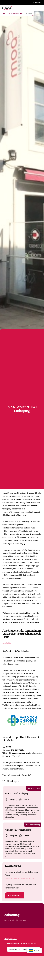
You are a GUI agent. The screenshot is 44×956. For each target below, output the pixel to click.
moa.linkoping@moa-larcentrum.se (19, 878)
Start (4, 13)
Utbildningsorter (15, 13)
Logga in (38, 2)
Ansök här (6, 643)
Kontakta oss (14, 895)
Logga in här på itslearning (15, 920)
